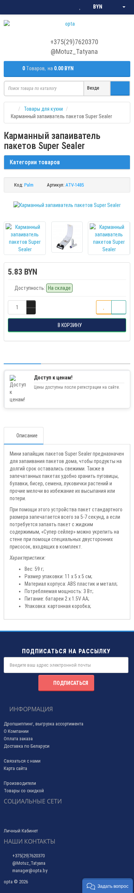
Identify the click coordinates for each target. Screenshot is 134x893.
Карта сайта (15, 768)
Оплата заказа (18, 738)
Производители (20, 783)
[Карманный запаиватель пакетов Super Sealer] (67, 205)
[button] (107, 885)
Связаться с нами (22, 761)
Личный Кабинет (21, 831)
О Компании (16, 731)
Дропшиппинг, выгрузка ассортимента (43, 724)
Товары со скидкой (24, 790)
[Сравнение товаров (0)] (65, 7)
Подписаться (70, 683)
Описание (27, 436)
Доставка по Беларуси (27, 746)
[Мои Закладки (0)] (80, 7)
